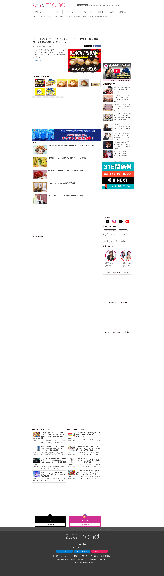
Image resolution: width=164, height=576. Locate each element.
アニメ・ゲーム (90, 529)
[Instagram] (114, 221)
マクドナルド (113, 241)
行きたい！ (39, 12)
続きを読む (39, 60)
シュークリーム (45, 97)
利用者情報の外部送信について (98, 559)
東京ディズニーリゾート (110, 230)
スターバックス (123, 230)
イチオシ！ (70, 12)
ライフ (62, 97)
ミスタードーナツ (122, 238)
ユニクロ (113, 238)
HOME (33, 16)
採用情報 (84, 556)
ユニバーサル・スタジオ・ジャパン (117, 234)
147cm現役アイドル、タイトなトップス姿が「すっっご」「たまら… (106, 5)
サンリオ (121, 241)
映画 (71, 529)
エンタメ (79, 529)
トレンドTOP (41, 16)
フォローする (50, 524)
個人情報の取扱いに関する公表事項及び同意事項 (71, 559)
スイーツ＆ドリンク (52, 16)
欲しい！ (55, 12)
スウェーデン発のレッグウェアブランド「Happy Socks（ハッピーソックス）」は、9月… (88, 440)
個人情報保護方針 (106, 556)
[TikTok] (121, 221)
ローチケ (63, 551)
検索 (99, 12)
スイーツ (57, 97)
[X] (107, 221)
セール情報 (52, 97)
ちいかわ (106, 238)
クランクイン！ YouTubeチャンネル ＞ (121, 80)
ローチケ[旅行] (80, 551)
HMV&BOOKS (98, 551)
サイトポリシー (65, 556)
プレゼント (87, 12)
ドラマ (100, 529)
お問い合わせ (94, 556)
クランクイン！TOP (59, 529)
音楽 (108, 529)
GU (105, 234)
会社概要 (55, 556)
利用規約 (76, 556)
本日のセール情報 (118, 12)
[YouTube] (127, 221)
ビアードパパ (39, 97)
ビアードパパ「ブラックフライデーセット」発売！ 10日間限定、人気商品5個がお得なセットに (85, 16)
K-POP (106, 241)
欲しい (33, 97)
